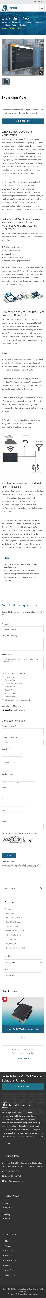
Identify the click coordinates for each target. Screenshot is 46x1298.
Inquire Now (24, 121)
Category (15, 25)
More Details (23, 1058)
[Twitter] (6, 1143)
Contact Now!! (23, 1087)
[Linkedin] (9, 1143)
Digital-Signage (11, 943)
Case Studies (9, 976)
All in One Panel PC (13, 935)
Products (9, 1251)
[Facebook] (3, 1143)
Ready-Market (32, 1294)
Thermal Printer (12, 926)
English (40, 2)
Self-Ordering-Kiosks (14, 918)
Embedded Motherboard (15, 931)
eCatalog (6, 1214)
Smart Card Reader (13, 922)
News (6, 969)
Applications (9, 963)
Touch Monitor (11, 939)
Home (7, 25)
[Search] (41, 888)
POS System (11, 913)
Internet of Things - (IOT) (12, 28)
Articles (5, 1203)
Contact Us (10, 1275)
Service (7, 956)
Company (9, 1246)
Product (23, 25)
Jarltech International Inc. (26, 1289)
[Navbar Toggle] (42, 8)
